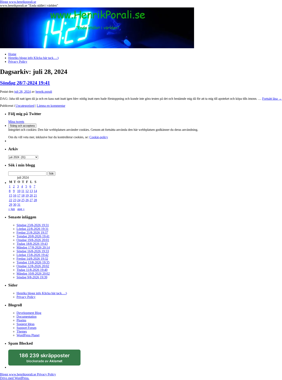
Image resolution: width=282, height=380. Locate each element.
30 (14, 204)
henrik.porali (44, 91)
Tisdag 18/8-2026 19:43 (32, 243)
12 (27, 191)
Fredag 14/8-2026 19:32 (32, 258)
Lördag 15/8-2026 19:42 (33, 255)
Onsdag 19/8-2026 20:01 (33, 240)
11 (22, 191)
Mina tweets (16, 121)
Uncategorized (24, 105)
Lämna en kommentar (51, 105)
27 (31, 200)
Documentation (27, 316)
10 (18, 191)
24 (18, 200)
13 (31, 191)
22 (10, 200)
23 (14, 200)
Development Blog (29, 313)
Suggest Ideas (25, 324)
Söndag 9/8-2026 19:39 (32, 277)
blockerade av (47, 359)
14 (35, 191)
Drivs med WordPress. (14, 378)
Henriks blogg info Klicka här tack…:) (33, 58)
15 (10, 195)
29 (10, 204)
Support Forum (26, 327)
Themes (22, 331)
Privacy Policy (17, 61)
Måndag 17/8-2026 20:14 (33, 247)
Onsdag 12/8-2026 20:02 (33, 266)
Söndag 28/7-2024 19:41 (25, 82)
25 (23, 200)
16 (14, 195)
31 (18, 204)
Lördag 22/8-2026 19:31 (33, 229)
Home (12, 54)
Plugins (21, 320)
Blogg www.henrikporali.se (18, 2)
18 (23, 195)
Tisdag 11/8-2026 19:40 (32, 270)
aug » (21, 209)
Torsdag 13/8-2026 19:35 (33, 262)
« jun (11, 209)
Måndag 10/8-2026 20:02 (33, 273)
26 (27, 200)
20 (31, 195)
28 (35, 200)
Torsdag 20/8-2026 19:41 (33, 236)
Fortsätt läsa (272, 98)
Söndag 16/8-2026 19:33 (33, 251)
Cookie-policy (98, 137)
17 (18, 195)
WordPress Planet (28, 335)
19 (27, 195)
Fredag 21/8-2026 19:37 (32, 232)
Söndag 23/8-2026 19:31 (33, 225)
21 (35, 195)
